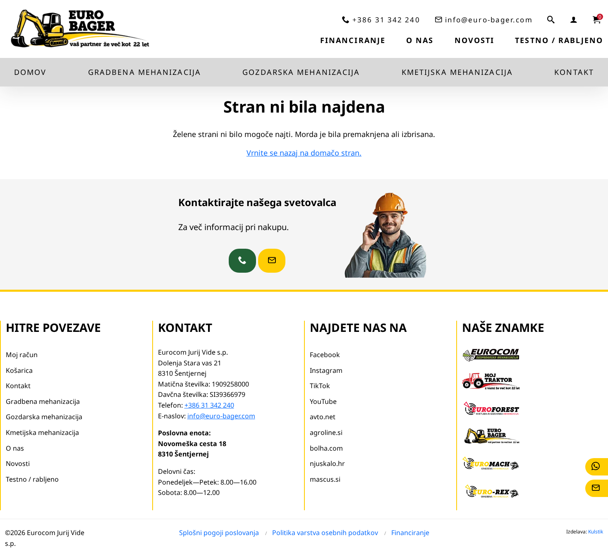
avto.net (322, 416)
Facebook (325, 354)
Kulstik (595, 531)
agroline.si (326, 432)
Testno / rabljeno (559, 40)
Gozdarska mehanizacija (301, 72)
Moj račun (22, 354)
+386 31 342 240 (386, 19)
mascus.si (325, 479)
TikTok (320, 385)
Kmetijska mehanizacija (457, 72)
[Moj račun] (574, 19)
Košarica (19, 370)
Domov (30, 72)
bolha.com (326, 448)
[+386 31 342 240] (242, 261)
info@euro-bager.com (489, 19)
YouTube (323, 401)
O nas (420, 40)
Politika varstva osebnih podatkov (325, 532)
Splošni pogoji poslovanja (219, 532)
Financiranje (352, 40)
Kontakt (574, 72)
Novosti (475, 40)
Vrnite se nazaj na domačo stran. (304, 153)
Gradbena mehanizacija (144, 72)
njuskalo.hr (327, 463)
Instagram (326, 370)
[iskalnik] (551, 19)
